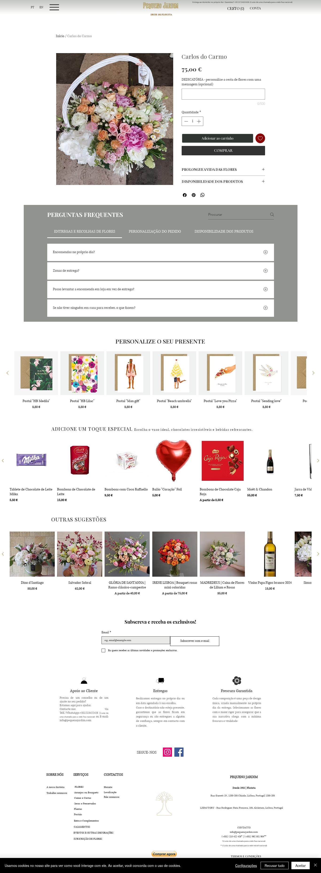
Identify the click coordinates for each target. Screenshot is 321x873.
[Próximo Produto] (313, 373)
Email (106, 632)
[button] (237, 8)
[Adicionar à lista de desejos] (260, 138)
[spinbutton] (192, 121)
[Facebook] (179, 752)
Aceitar (300, 865)
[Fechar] (315, 865)
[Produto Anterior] (7, 373)
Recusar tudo (275, 865)
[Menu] (54, 7)
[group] (160, 383)
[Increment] (199, 121)
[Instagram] (167, 752)
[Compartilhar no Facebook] (185, 195)
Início (60, 36)
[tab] (84, 231)
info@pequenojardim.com (75, 720)
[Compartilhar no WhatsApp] (202, 195)
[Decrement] (185, 121)
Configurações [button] (246, 865)
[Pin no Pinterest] (193, 195)
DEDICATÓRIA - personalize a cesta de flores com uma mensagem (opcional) (221, 81)
